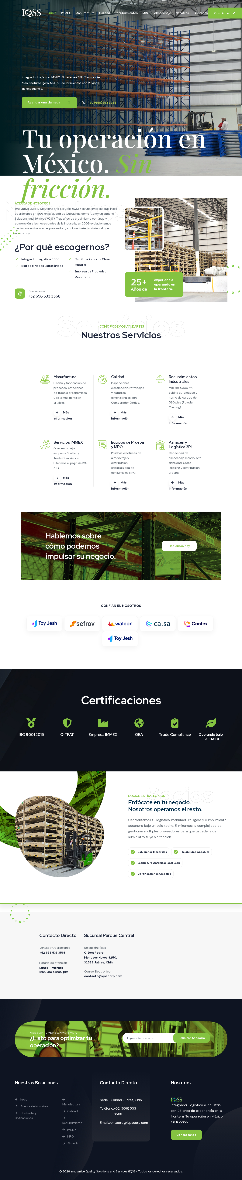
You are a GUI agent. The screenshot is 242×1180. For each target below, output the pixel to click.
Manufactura (84, 13)
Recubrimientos (126, 13)
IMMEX (66, 13)
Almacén (73, 1143)
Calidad (104, 13)
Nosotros (182, 13)
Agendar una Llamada (44, 102)
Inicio (52, 13)
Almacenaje (162, 13)
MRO (145, 13)
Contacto (201, 13)
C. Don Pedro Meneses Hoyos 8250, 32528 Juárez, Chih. (100, 957)
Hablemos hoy (179, 546)
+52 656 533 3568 (52, 953)
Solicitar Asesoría (191, 1038)
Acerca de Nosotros (34, 1106)
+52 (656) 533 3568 (102, 103)
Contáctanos (186, 1135)
